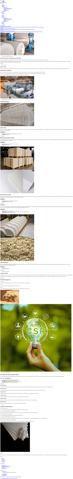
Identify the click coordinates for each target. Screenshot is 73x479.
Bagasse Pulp (5, 7)
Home (3, 4)
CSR (2, 22)
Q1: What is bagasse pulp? (3, 408)
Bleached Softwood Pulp (7, 19)
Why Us (3, 16)
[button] (36, 281)
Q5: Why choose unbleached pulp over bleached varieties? (8, 419)
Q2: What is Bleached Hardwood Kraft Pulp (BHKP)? (7, 411)
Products (3, 6)
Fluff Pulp (5, 9)
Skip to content (2, 0)
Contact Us (3, 13)
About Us (3, 5)
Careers (3, 12)
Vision (1, 284)
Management (2, 281)
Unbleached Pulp (6, 10)
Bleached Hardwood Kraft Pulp (8, 8)
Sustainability (4, 11)
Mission (1, 287)
